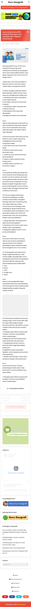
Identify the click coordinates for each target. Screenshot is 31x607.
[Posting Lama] (25, 399)
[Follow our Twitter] (19, 596)
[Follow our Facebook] (12, 596)
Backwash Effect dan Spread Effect (13, 548)
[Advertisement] (15, 305)
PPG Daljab (16, 44)
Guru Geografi (21, 604)
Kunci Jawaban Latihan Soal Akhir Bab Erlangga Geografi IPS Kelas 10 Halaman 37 (14, 532)
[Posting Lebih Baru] (6, 399)
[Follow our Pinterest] (5, 596)
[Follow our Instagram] (26, 596)
